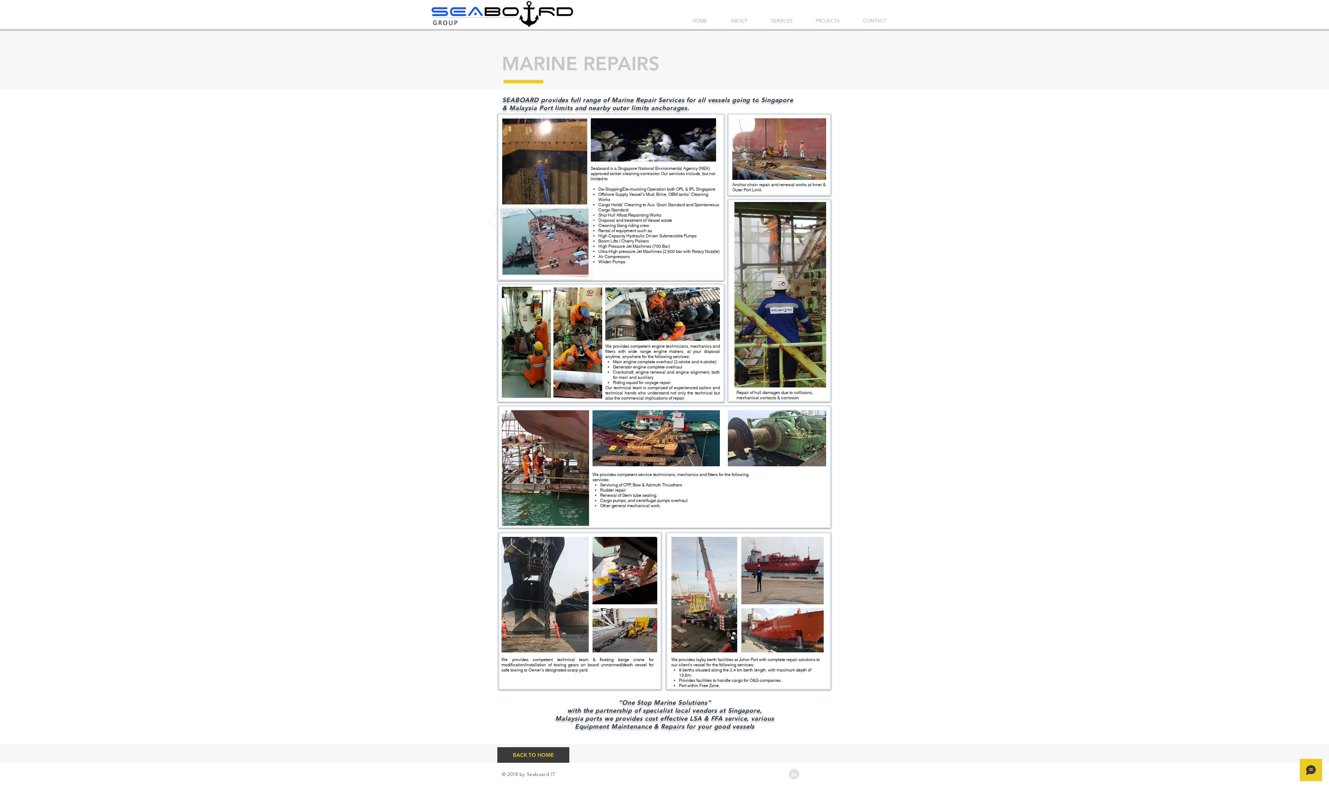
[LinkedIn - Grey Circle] (794, 774)
